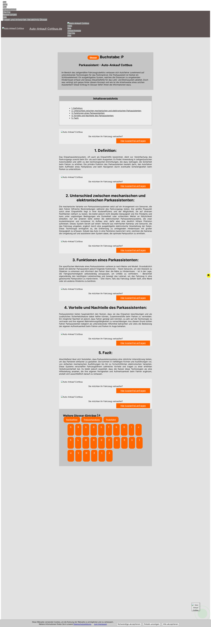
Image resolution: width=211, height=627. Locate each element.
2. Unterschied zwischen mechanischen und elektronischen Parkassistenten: (106, 110)
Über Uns (6, 12)
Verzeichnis (33, 19)
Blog (5, 7)
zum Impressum (100, 624)
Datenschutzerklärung (82, 624)
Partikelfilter (72, 419)
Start (4, 2)
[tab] (105, 98)
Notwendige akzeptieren (129, 624)
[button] (105, 98)
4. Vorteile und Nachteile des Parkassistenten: (92, 115)
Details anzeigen (151, 624)
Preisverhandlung (92, 419)
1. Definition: (77, 108)
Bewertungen (10, 14)
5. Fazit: (75, 118)
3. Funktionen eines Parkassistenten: (88, 113)
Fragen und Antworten (15, 19)
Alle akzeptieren (170, 624)
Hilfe (5, 17)
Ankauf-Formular (9, 10)
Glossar (43, 19)
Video (5, 5)
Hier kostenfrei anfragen (133, 141)
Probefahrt (111, 419)
